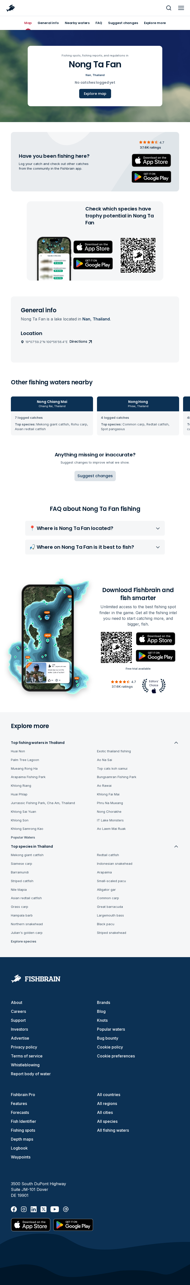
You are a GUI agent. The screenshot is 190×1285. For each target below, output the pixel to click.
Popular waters (111, 1029)
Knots (102, 1020)
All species (107, 1121)
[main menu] (181, 8)
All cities (105, 1112)
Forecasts (20, 1112)
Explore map (95, 93)
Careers (18, 1011)
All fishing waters (113, 1130)
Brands (103, 1002)
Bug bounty (107, 1038)
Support (18, 1020)
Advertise (20, 1038)
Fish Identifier (23, 1121)
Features (19, 1103)
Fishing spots (23, 1130)
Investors (19, 1029)
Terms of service (27, 1055)
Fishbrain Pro (23, 1094)
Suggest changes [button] (95, 476)
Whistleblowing (25, 1064)
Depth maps (22, 1139)
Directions (78, 341)
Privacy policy (24, 1047)
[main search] (168, 7)
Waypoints (20, 1156)
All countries (108, 1094)
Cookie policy (110, 1047)
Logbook (19, 1148)
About (16, 1002)
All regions (107, 1103)
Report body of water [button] (31, 1073)
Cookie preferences (116, 1055)
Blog (101, 1011)
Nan (88, 75)
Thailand (99, 75)
